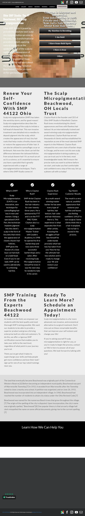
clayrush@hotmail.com (18, 2)
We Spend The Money (37, 512)
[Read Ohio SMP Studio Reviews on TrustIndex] (9, 498)
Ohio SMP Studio (6, 512)
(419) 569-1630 (6, 2)
